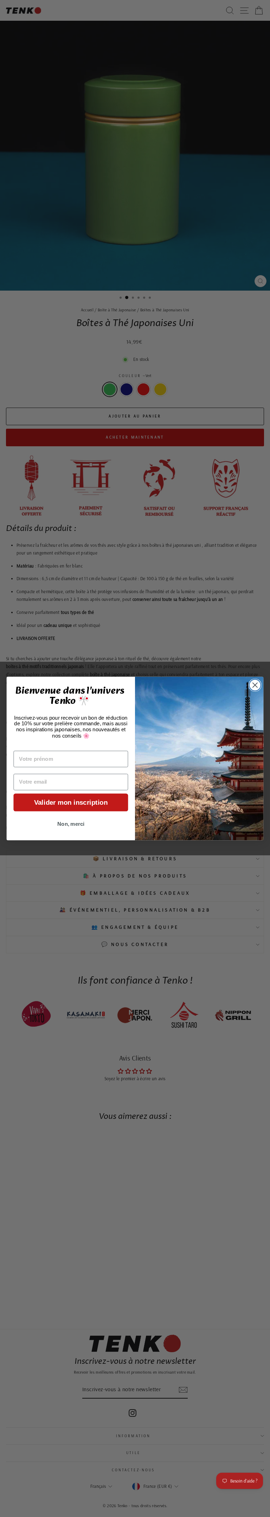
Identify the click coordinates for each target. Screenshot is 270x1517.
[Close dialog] (255, 685)
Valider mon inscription (71, 802)
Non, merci (70, 824)
